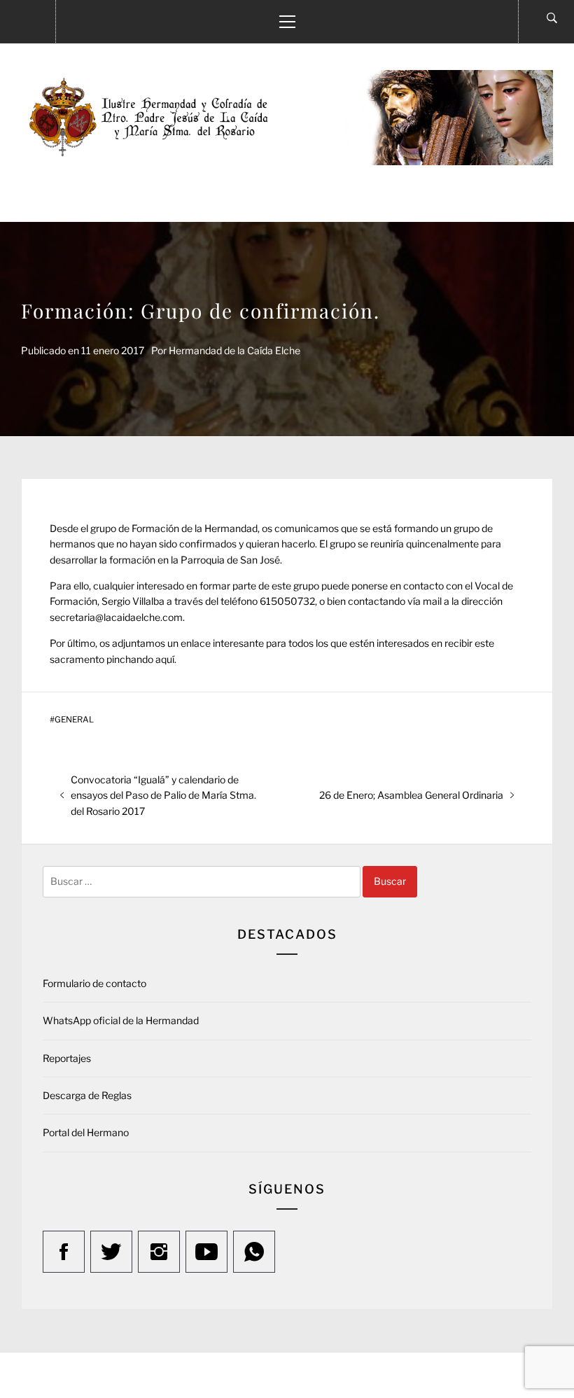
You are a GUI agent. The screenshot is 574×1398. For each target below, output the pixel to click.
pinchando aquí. (141, 659)
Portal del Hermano (86, 1132)
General (74, 720)
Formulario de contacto (94, 983)
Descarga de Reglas (87, 1095)
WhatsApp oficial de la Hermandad (121, 1020)
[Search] (552, 18)
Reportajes (67, 1058)
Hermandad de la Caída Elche (234, 350)
